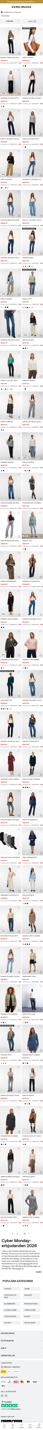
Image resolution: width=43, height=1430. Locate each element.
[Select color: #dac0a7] (23, 1022)
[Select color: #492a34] (6, 389)
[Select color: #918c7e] (27, 668)
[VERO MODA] (21, 7)
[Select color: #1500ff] (23, 1063)
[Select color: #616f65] (25, 266)
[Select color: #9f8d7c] (23, 266)
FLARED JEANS (10, 1310)
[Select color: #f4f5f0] (4, 187)
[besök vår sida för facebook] (2, 1396)
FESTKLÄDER (29, 1323)
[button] (10, 41)
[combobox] (10, 21)
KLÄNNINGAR (9, 1304)
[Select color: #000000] (25, 66)
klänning (26, 1264)
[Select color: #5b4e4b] (1, 430)
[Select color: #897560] (27, 1225)
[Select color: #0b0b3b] (4, 470)
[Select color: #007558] (1, 389)
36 (25, 1234)
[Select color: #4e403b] (25, 1022)
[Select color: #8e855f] (4, 430)
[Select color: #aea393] (1, 106)
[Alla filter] (32, 21)
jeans (8, 1266)
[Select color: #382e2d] (6, 187)
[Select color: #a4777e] (25, 307)
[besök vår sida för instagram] (6, 1396)
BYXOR (27, 1316)
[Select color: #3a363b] (4, 1185)
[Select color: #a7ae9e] (23, 307)
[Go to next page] (29, 1233)
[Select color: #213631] (23, 787)
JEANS (27, 1289)
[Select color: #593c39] (27, 1022)
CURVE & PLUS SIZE (10, 1296)
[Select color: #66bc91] (29, 307)
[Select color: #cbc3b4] (1, 1063)
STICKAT (7, 1323)
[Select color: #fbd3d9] (27, 549)
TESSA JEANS (29, 1310)
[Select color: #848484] (23, 1225)
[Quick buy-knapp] (19, 53)
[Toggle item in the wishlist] (18, 29)
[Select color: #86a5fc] (25, 1063)
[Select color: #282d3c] (29, 266)
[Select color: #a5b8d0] (8, 187)
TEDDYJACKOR (10, 1316)
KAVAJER (28, 1295)
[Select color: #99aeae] (23, 549)
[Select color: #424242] (4, 106)
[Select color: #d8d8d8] (27, 266)
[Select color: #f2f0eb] (23, 389)
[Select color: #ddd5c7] (23, 147)
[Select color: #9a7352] (23, 1144)
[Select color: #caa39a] (23, 668)
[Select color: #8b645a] (23, 66)
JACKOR (7, 1289)
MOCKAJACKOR (30, 1304)
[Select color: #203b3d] (1, 708)
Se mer (38, 1272)
